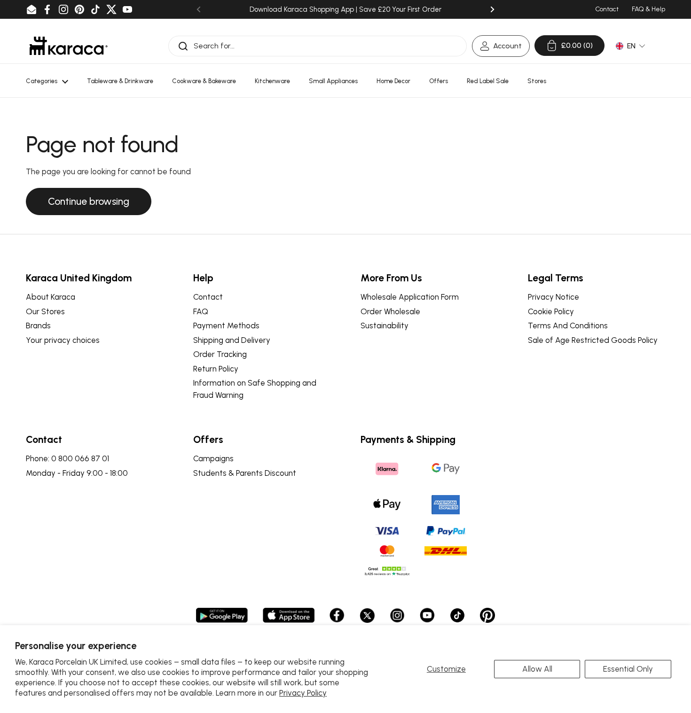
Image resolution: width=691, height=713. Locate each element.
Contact (208, 297)
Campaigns (213, 458)
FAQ (200, 311)
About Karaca (50, 297)
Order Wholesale (390, 311)
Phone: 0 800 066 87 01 (67, 458)
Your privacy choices (63, 340)
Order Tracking (220, 354)
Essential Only (628, 669)
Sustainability (384, 325)
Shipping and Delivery (231, 340)
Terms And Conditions (568, 325)
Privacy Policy (303, 693)
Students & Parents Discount (244, 473)
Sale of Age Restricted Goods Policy (593, 340)
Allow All (537, 669)
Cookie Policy (551, 311)
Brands (38, 325)
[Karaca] (68, 46)
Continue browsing (88, 201)
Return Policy (215, 368)
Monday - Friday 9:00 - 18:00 (77, 473)
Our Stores (45, 311)
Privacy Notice (553, 297)
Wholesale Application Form (410, 297)
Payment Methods (226, 325)
